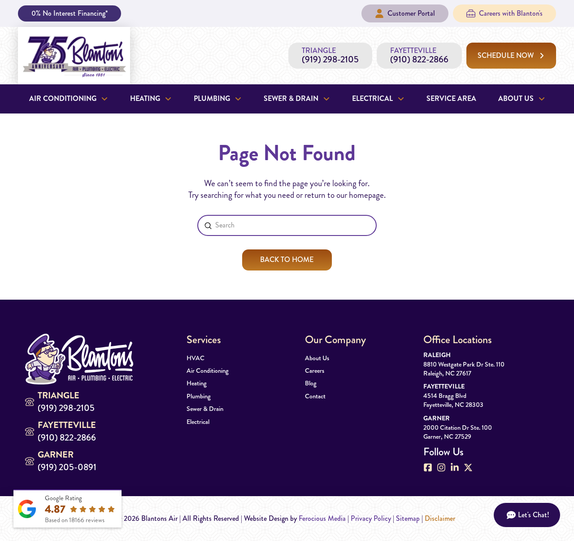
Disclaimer (440, 518)
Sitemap (408, 518)
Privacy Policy (371, 518)
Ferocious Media (322, 518)
